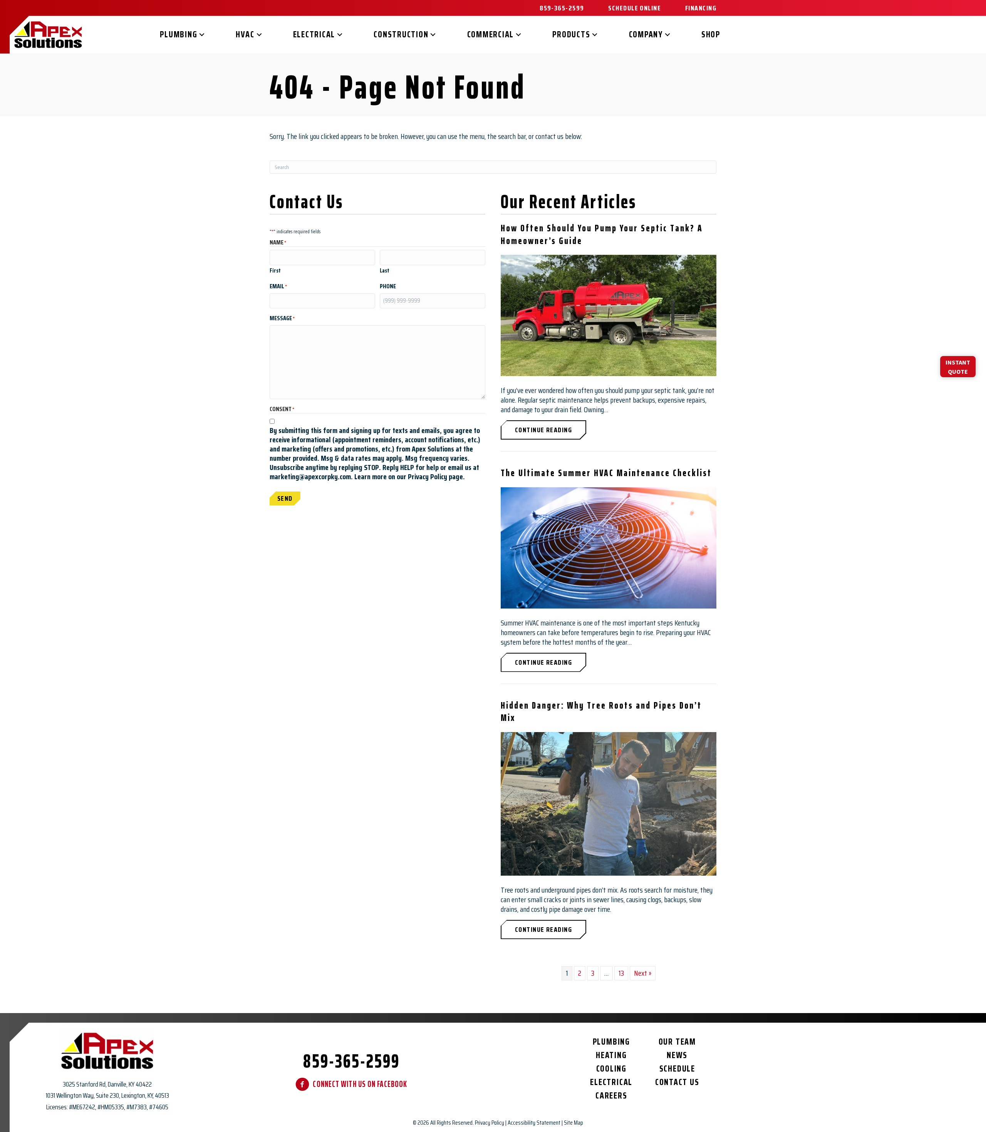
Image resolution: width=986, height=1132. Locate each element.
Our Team (677, 1041)
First (275, 270)
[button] (201, 34)
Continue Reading (550, 429)
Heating (611, 1055)
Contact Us (677, 1082)
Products (571, 34)
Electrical (314, 34)
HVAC (245, 34)
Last (384, 270)
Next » (642, 973)
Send (285, 498)
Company (646, 34)
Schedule (677, 1068)
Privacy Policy (489, 1122)
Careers (611, 1095)
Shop (710, 34)
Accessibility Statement (534, 1122)
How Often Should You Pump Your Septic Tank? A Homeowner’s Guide (602, 234)
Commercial (490, 34)
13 (621, 973)
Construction (401, 34)
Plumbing (178, 34)
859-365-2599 (351, 1061)
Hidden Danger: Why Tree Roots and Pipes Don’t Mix (601, 712)
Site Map (573, 1122)
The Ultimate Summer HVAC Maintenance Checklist (606, 472)
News (677, 1055)
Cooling (611, 1068)
